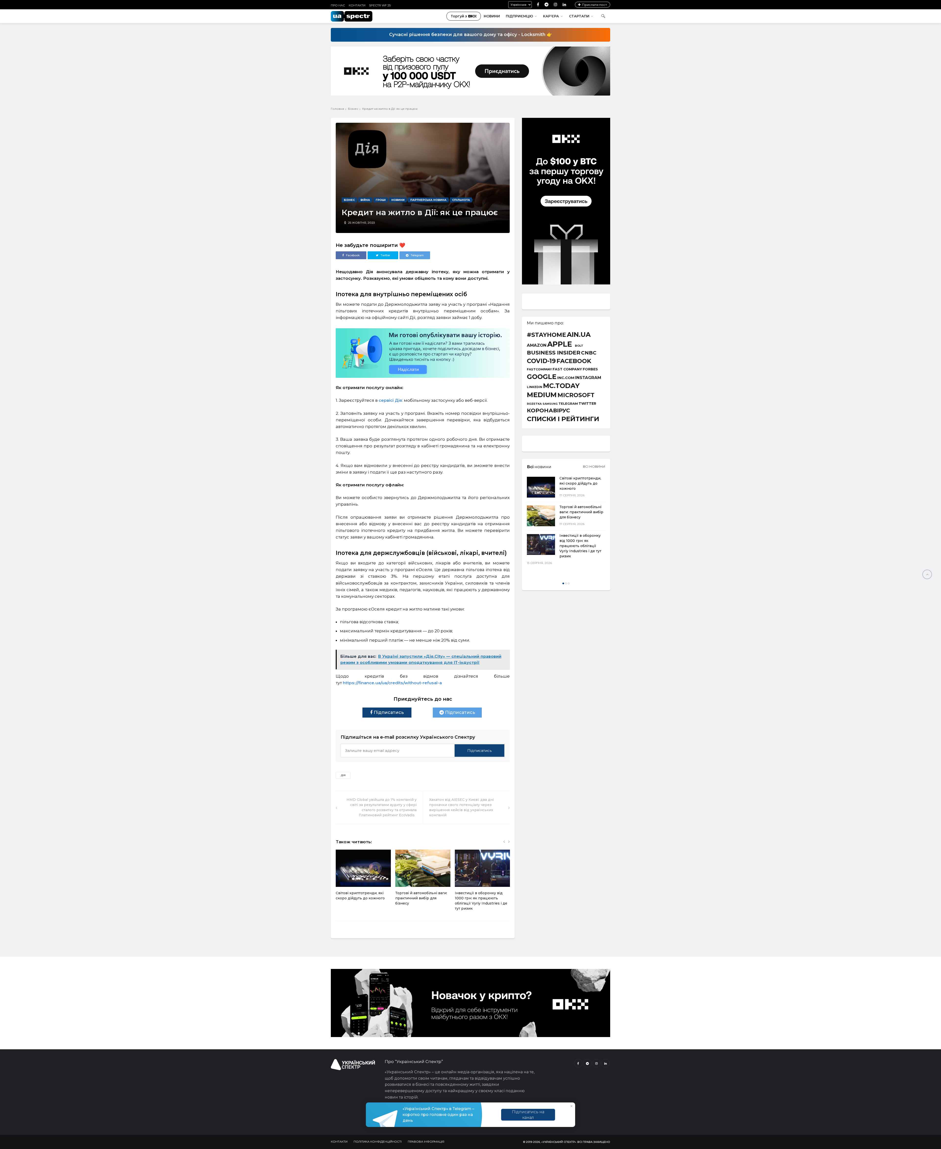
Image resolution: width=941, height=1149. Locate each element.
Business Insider (553, 352)
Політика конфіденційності (378, 1141)
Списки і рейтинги (563, 419)
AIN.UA (579, 334)
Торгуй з (459, 16)
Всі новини (594, 466)
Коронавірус (548, 410)
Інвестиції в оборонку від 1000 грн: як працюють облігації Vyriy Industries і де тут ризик (580, 545)
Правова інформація (426, 1141)
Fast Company (567, 369)
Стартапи (579, 16)
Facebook (574, 361)
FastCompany (539, 369)
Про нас (338, 5)
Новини (492, 16)
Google (542, 377)
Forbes (590, 369)
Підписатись (388, 712)
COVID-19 (541, 361)
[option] (363, 877)
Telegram (568, 403)
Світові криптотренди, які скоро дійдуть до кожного (580, 483)
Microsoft (575, 395)
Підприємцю (519, 16)
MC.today (561, 386)
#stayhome (546, 335)
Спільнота (461, 200)
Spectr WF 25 (380, 5)
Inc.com (565, 377)
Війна (365, 200)
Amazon (536, 345)
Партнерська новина (428, 200)
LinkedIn (534, 387)
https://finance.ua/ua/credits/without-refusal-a (392, 682)
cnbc (588, 352)
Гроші (381, 200)
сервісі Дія (390, 400)
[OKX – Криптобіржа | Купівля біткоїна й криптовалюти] (566, 283)
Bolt (579, 345)
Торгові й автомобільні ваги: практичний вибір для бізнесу (421, 898)
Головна (337, 108)
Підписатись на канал (528, 1115)
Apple (559, 344)
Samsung (550, 404)
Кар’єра (551, 16)
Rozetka (534, 404)
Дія (343, 775)
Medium (542, 394)
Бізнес (353, 108)
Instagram (588, 378)
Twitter (587, 403)
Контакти (357, 5)
